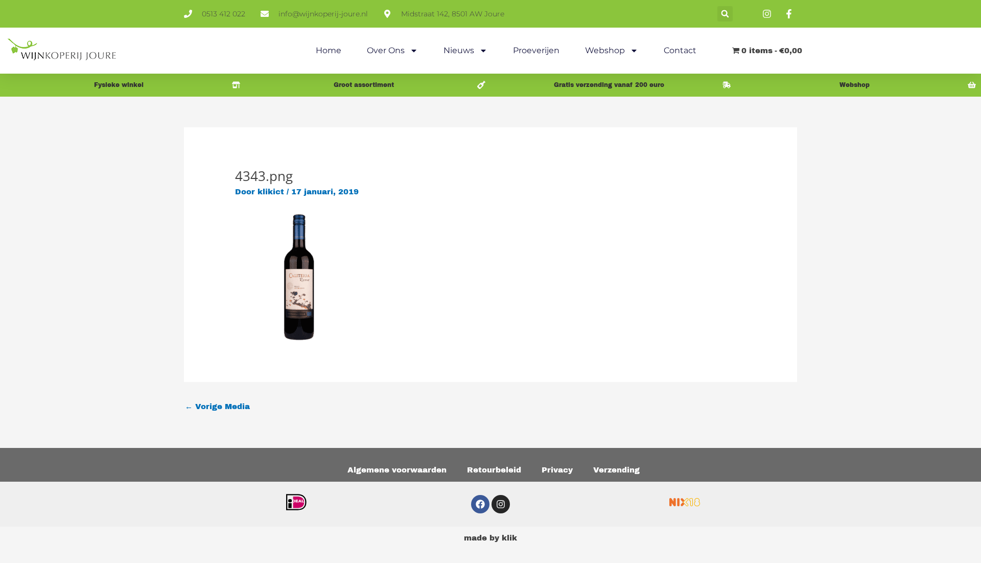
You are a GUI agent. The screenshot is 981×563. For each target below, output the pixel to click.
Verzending (616, 470)
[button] (725, 13)
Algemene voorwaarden (397, 470)
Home (328, 50)
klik (509, 538)
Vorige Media (217, 406)
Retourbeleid (494, 470)
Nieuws (458, 50)
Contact (680, 50)
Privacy (557, 470)
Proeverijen (536, 50)
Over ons (386, 50)
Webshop (605, 50)
